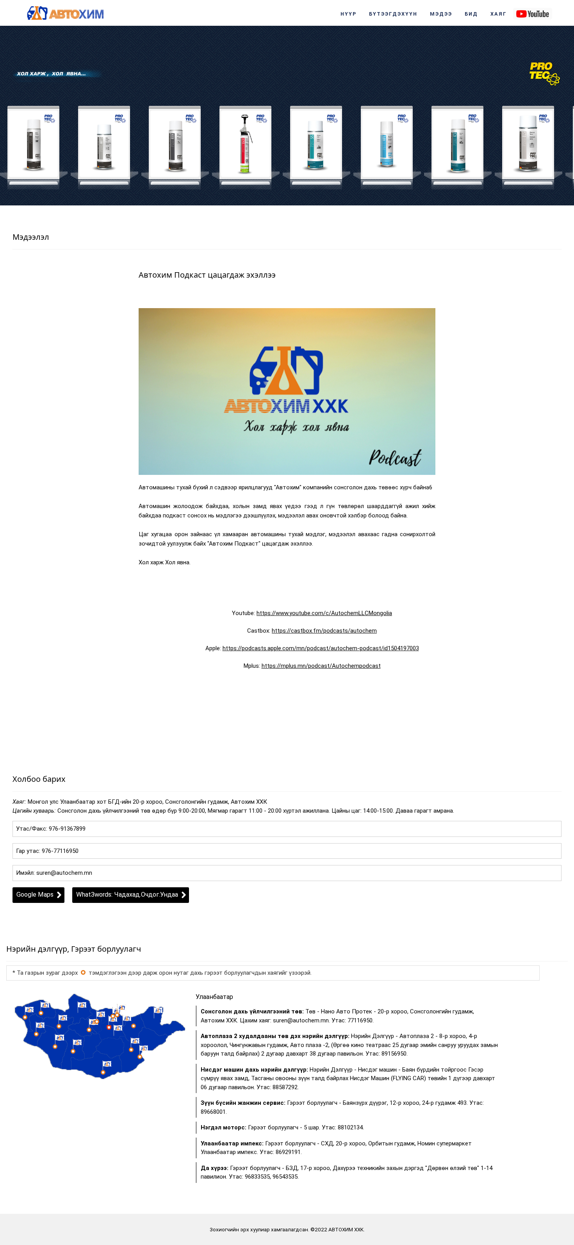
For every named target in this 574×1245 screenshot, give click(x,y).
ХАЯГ (498, 14)
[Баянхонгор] (73, 1051)
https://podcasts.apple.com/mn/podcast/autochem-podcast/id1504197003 (321, 648)
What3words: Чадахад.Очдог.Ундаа (127, 894)
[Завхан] (59, 1026)
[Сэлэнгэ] (117, 1015)
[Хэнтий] (133, 1026)
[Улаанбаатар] (83, 972)
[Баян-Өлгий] (25, 1017)
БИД (471, 14)
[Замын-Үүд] (139, 1056)
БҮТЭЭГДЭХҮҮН (393, 14)
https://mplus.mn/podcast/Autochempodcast (321, 665)
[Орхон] (96, 1021)
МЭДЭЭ (441, 14)
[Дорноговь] (131, 1049)
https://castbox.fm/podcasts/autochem (324, 630)
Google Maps (34, 894)
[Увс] (41, 1013)
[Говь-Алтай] (55, 1046)
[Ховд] (36, 1034)
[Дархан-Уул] (113, 1016)
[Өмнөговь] (103, 1072)
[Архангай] (89, 1029)
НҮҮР (348, 14)
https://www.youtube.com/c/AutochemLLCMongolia (324, 613)
